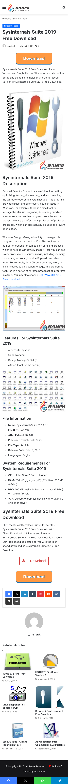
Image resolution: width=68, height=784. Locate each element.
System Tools (20, 18)
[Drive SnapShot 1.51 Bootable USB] (17, 693)
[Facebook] (8, 594)
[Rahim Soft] (19, 7)
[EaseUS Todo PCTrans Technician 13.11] (17, 730)
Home (7, 18)
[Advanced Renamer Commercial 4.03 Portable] (50, 730)
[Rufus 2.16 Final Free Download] (17, 661)
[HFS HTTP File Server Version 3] (50, 661)
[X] (16, 594)
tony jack (11, 46)
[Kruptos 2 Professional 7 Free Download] (50, 697)
